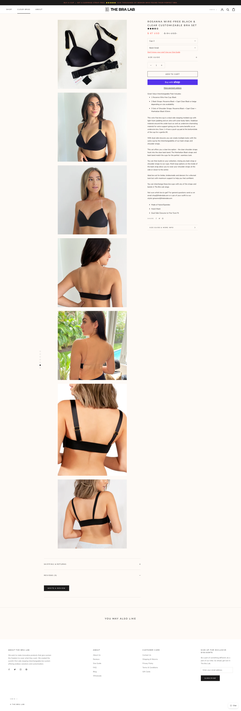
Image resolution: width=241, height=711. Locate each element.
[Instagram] (20, 669)
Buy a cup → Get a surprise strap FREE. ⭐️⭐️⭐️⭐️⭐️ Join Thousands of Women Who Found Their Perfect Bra (120, 3)
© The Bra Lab (17, 704)
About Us (97, 655)
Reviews (96, 659)
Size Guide (154, 57)
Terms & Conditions (150, 667)
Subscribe (210, 678)
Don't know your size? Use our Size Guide (163, 52)
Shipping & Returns (55, 564)
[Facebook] (156, 218)
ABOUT (39, 9)
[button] (153, 28)
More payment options (173, 88)
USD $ (212, 9)
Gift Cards (146, 671)
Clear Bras (23, 9)
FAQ (95, 667)
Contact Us (146, 655)
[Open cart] (233, 9)
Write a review (57, 588)
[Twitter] (159, 218)
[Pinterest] (162, 218)
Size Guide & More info (161, 227)
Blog (95, 671)
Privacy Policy (147, 663)
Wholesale (97, 676)
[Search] (228, 9)
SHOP (9, 9)
